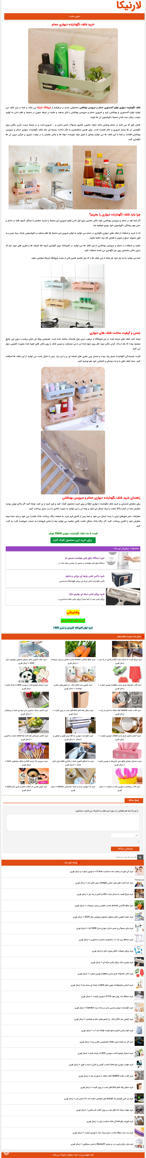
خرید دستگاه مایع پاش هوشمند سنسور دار (85, 558)
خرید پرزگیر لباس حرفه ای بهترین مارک (87, 594)
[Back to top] (6, 1152)
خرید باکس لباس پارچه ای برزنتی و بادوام (85, 576)
